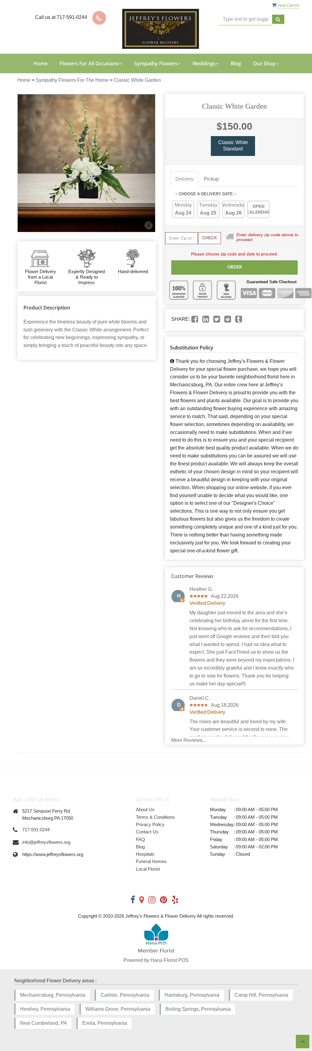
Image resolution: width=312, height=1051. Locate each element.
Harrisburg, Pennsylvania (192, 995)
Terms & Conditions (155, 817)
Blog (236, 63)
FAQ (140, 839)
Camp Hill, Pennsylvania (261, 995)
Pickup (211, 179)
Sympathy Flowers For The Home (72, 80)
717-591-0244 (36, 829)
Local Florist (148, 869)
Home (41, 63)
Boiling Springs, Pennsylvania (198, 1009)
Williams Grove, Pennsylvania (117, 1009)
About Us (145, 809)
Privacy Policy (150, 824)
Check (209, 237)
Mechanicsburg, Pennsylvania (52, 995)
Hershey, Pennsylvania (45, 1009)
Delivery (184, 179)
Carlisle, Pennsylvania (125, 995)
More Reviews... (188, 740)
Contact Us (147, 831)
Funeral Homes (151, 861)
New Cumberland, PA (43, 1023)
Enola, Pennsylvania (104, 1023)
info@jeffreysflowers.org (46, 842)
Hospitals (145, 854)
